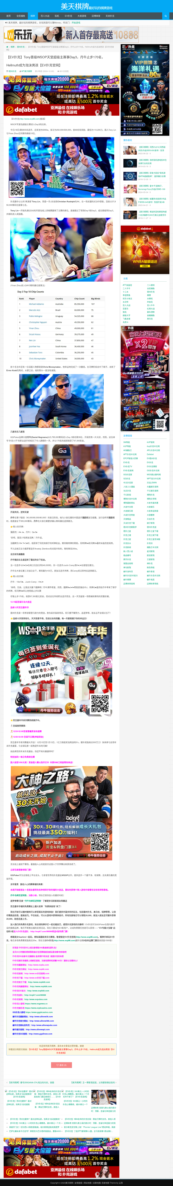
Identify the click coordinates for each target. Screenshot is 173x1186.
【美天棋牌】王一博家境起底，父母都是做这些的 (92, 1082)
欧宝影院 (150, 555)
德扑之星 (127, 531)
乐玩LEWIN (152, 482)
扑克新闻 (127, 547)
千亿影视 (127, 494)
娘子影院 (150, 523)
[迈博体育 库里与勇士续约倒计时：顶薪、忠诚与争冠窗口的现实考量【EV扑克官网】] (103, 1097)
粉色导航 (150, 567)
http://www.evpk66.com (39, 982)
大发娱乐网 (128, 510)
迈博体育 (96, 15)
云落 (121, 1182)
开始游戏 (76, 22)
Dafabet (150, 454)
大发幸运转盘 (152, 510)
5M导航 (126, 442)
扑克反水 (127, 543)
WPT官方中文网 (154, 478)
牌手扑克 (127, 559)
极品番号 (127, 555)
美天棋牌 (69, 1182)
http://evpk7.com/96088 (41, 931)
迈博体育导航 (152, 583)
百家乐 (125, 308)
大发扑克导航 (129, 514)
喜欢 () (62, 1065)
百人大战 (45, 15)
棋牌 (33, 15)
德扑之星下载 (152, 531)
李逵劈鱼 (126, 295)
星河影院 (150, 551)
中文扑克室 (128, 482)
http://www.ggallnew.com (40, 1033)
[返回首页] (7, 46)
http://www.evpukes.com (35, 999)
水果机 (150, 298)
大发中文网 (128, 506)
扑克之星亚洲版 (153, 539)
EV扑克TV (127, 466)
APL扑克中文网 (153, 450)
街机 (57, 15)
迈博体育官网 (129, 583)
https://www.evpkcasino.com (38, 1007)
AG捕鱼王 (127, 450)
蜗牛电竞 (150, 579)
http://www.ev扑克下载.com (36, 977)
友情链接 (78, 1182)
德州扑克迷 (151, 527)
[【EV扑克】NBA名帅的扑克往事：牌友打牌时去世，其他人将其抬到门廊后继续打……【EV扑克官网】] (47, 1094)
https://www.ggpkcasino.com (39, 1012)
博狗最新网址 (129, 502)
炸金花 (150, 301)
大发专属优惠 (152, 502)
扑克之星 (127, 539)
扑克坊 (150, 543)
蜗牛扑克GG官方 (130, 575)
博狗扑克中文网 (130, 498)
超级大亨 (126, 315)
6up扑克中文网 (153, 446)
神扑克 (150, 563)
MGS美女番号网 (154, 474)
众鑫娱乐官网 (152, 486)
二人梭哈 (151, 285)
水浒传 (125, 301)
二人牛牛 (126, 288)
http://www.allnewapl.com (38, 1029)
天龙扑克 (110, 15)
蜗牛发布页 (128, 571)
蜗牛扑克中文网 (153, 575)
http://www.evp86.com (29, 118)
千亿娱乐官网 (152, 490)
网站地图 (87, 1182)
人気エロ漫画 (129, 486)
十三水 (125, 291)
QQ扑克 (126, 478)
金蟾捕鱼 (151, 315)
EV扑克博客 (152, 466)
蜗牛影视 (150, 571)
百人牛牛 (151, 305)
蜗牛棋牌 (127, 579)
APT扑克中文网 (130, 454)
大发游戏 (82, 15)
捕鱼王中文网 (152, 547)
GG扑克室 (127, 474)
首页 (8, 15)
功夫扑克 (127, 490)
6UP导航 (127, 446)
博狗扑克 (150, 494)
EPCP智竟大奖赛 (130, 458)
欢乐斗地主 (127, 298)
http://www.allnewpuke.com (44, 1025)
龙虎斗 (125, 322)
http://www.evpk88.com (41, 986)
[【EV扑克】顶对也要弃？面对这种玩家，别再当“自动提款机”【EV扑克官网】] (19, 1093)
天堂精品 (127, 519)
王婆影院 (150, 559)
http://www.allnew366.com (42, 1020)
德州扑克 (21, 46)
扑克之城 (127, 535)
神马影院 (127, 567)
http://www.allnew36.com (41, 1016)
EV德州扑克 (152, 458)
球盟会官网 (128, 563)
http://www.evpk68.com (38, 990)
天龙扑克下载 (129, 523)
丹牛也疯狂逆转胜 (33, 900)
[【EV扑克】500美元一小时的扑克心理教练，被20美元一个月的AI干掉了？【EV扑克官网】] (75, 1093)
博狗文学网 (151, 498)
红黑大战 (151, 308)
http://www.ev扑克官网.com (36, 973)
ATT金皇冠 (127, 285)
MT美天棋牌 (26, 71)
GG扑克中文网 (153, 470)
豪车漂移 (151, 312)
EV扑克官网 (128, 470)
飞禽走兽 (126, 318)
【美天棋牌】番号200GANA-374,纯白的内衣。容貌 (31, 1082)
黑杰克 (150, 318)
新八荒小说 (128, 551)
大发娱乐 (150, 506)
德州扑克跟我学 (130, 527)
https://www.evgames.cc (36, 1003)
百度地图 (105, 1182)
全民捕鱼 (20, 15)
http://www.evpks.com (38, 964)
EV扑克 (68, 15)
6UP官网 (150, 442)
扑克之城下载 (152, 535)
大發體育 (150, 514)
